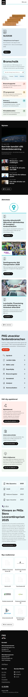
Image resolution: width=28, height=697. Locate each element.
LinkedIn (18, 672)
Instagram (18, 674)
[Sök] (23, 72)
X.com (17, 677)
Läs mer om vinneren (8, 545)
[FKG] (4, 2)
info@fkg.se (5, 664)
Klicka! (6, 52)
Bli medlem (5, 349)
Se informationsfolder (9, 443)
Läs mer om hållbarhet (10, 467)
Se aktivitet (7, 235)
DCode (16, 692)
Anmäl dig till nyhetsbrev (10, 421)
